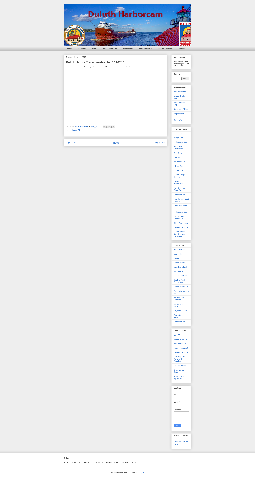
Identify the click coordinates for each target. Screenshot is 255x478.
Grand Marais (179, 262)
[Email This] (104, 126)
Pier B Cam (178, 157)
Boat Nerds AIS (180, 344)
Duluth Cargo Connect (179, 176)
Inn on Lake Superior (179, 305)
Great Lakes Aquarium (179, 377)
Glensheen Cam (180, 276)
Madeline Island (180, 267)
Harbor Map (128, 49)
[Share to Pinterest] (114, 126)
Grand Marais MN (181, 286)
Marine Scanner (165, 49)
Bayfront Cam (179, 162)
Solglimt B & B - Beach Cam (180, 281)
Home (69, 49)
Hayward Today (180, 311)
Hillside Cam (179, 166)
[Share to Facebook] (111, 126)
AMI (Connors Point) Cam (179, 189)
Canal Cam (178, 133)
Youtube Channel (181, 227)
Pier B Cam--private (179, 316)
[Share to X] (109, 126)
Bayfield (177, 258)
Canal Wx (178, 120)
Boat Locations (110, 49)
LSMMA (177, 335)
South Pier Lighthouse (178, 147)
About (94, 49)
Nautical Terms (180, 365)
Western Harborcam (178, 182)
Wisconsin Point (180, 205)
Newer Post (71, 143)
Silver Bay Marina (181, 223)
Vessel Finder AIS (181, 348)
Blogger (141, 473)
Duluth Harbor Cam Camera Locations (179, 234)
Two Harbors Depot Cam (179, 217)
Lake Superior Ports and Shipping (179, 359)
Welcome (82, 49)
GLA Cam (178, 153)
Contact (181, 49)
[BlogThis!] (106, 126)
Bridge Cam (179, 138)
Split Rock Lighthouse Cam (180, 211)
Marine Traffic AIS (181, 339)
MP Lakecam (179, 271)
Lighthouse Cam (180, 142)
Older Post (160, 143)
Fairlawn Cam (179, 194)
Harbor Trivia (77, 130)
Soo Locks (178, 254)
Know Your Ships (181, 109)
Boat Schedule (145, 49)
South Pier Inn (180, 249)
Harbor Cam (179, 170)
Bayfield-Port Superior (179, 298)
